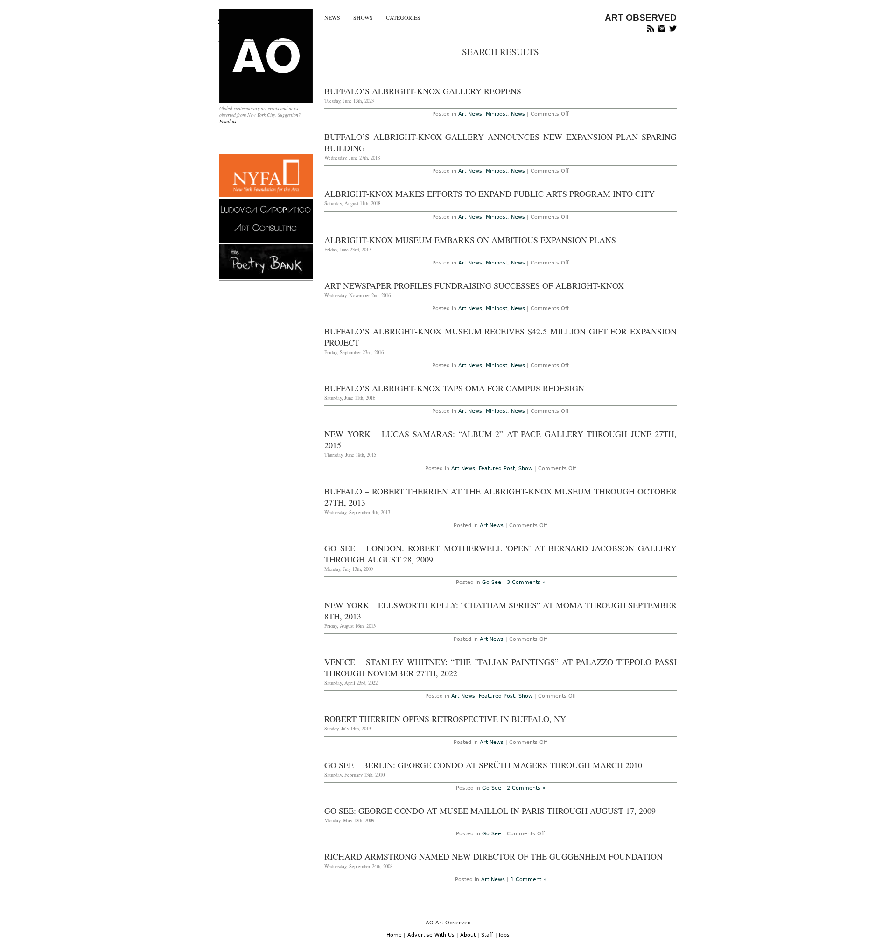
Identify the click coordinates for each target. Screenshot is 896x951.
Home (394, 935)
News (332, 17)
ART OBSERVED (641, 17)
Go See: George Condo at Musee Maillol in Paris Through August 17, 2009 (490, 810)
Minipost (496, 114)
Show (525, 468)
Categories (403, 17)
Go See (491, 582)
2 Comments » (526, 788)
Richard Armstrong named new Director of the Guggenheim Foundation (493, 856)
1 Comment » (528, 879)
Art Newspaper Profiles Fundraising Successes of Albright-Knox (474, 285)
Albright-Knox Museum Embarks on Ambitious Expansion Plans (470, 239)
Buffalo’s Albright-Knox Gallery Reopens (422, 91)
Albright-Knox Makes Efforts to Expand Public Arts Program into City (489, 193)
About (468, 935)
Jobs (504, 935)
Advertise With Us (431, 935)
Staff (487, 935)
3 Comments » (526, 582)
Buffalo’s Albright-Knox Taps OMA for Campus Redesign (454, 388)
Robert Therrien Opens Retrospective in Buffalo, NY (445, 718)
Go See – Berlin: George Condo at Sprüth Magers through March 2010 (483, 765)
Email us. (228, 121)
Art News (470, 114)
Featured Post (497, 468)
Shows (363, 17)
